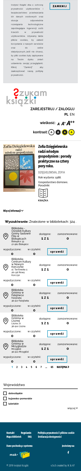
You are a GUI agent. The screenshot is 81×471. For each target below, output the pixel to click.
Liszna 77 (16, 323)
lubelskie (13, 403)
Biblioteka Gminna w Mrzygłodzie (18, 344)
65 (52, 367)
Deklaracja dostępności (50, 436)
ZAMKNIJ (60, 6)
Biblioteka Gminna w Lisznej (17, 318)
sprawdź (57, 251)
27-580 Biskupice (20, 244)
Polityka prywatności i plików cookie (56, 432)
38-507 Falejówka (20, 301)
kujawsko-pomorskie (20, 398)
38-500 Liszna (18, 326)
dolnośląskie (15, 393)
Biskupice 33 (17, 241)
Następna (62, 367)
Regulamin (26, 432)
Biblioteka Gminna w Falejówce (17, 293)
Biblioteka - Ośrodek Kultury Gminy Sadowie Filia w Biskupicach (21, 233)
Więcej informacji (12, 210)
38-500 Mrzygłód (20, 352)
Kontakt (10, 432)
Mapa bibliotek (13, 436)
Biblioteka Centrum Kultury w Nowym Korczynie (21, 263)
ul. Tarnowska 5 (19, 269)
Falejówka (16, 298)
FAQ (30, 436)
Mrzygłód (16, 349)
